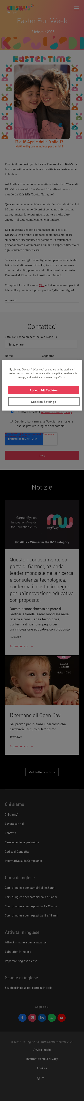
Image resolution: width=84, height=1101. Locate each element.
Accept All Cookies (43, 390)
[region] (42, 385)
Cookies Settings (43, 401)
